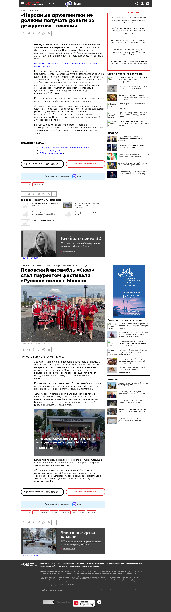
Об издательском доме (50, 563)
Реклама (80, 563)
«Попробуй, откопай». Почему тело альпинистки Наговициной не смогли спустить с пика (133, 334)
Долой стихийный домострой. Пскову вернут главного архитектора (87, 205)
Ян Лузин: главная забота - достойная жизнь (65, 147)
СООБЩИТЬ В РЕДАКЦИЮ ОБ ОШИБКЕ (84, 566)
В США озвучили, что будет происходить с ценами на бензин (132, 393)
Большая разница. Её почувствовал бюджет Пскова (44, 213)
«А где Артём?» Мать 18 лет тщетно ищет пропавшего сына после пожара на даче (133, 79)
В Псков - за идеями (51, 153)
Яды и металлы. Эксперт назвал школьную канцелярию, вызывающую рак (132, 370)
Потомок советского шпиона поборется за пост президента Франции (131, 420)
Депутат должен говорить (43, 220)
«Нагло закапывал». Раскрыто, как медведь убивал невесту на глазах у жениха (134, 123)
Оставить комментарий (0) (86, 164)
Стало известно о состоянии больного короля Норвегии (130, 401)
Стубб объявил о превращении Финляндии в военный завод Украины (131, 138)
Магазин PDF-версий (95, 563)
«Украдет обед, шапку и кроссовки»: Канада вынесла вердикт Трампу (133, 173)
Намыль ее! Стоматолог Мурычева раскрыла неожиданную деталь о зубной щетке (133, 352)
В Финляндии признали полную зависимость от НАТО (131, 146)
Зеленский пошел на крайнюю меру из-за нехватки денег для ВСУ (133, 164)
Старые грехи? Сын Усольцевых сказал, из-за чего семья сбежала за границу (134, 106)
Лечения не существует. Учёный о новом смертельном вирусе (133, 87)
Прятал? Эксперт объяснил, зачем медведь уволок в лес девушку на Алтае (133, 115)
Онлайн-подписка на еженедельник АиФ (124, 563)
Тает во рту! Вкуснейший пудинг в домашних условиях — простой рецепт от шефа (133, 361)
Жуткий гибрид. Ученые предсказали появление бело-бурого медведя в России (134, 326)
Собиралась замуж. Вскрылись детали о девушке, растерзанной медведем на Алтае (132, 343)
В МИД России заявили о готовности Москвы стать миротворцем (133, 155)
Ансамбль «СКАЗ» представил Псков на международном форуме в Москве (65, 440)
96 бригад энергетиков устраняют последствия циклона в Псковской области (128, 30)
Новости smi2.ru (30, 258)
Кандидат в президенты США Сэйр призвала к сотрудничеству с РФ (132, 410)
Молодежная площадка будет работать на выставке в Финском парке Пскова (128, 52)
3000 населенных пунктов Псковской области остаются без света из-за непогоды (128, 20)
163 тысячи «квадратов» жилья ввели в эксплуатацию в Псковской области (128, 62)
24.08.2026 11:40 (27, 266)
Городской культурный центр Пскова (36, 343)
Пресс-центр (68, 563)
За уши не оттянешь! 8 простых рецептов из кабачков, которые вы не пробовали (134, 97)
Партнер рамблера (63, 602)
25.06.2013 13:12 (27, 11)
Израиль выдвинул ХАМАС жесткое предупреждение (133, 384)
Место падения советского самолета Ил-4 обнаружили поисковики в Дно (129, 41)
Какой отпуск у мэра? (52, 150)
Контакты (63, 566)
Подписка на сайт (48, 566)
